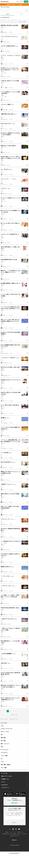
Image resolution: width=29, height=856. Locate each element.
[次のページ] (21, 711)
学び (1, 148)
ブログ (6, 718)
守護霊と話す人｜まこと (5, 524)
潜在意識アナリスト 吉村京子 (5, 302)
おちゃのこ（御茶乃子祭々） (5, 206)
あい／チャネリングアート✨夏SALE (5, 63)
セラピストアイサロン (5, 184)
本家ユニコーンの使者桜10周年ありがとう (5, 141)
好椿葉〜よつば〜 (4, 658)
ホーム (2, 718)
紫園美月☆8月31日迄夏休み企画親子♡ (5, 614)
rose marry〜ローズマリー (5, 467)
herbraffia (4, 549)
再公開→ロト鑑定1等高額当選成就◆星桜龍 (5, 315)
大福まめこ (4, 266)
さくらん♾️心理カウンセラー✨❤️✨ (5, 87)
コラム (2, 28)
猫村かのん (4, 76)
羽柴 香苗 (4, 41)
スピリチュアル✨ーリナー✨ (5, 581)
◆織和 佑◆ (4, 375)
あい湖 (3, 603)
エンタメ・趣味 (3, 96)
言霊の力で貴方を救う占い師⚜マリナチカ (5, 514)
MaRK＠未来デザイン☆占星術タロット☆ (5, 706)
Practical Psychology (5, 571)
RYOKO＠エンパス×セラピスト (5, 448)
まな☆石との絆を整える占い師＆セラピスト (5, 128)
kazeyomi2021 (5, 362)
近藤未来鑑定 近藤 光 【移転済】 (5, 109)
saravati (3, 152)
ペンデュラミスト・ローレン (5, 693)
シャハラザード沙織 (5, 457)
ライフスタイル (3, 72)
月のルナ (4, 100)
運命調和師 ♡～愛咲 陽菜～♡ (5, 649)
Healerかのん (4, 193)
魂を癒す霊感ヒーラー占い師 (5, 119)
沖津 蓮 (4, 51)
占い (1, 47)
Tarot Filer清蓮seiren (5, 353)
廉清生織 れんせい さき (5, 32)
